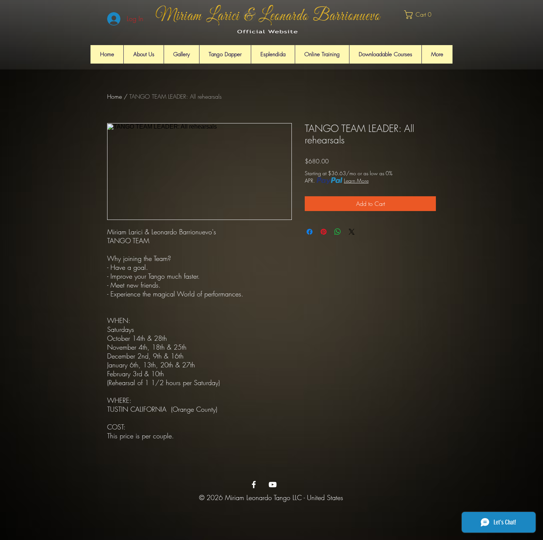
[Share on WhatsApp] (337, 231)
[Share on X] (351, 231)
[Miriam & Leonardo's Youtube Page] (272, 484)
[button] (420, 14)
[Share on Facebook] (309, 231)
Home (114, 96)
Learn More (356, 180)
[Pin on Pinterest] (323, 231)
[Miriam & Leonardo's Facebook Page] (254, 484)
